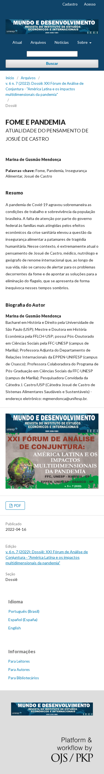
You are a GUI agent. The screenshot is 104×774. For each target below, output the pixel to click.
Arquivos (38, 42)
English (14, 628)
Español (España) (22, 619)
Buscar (52, 63)
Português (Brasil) (23, 611)
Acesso (90, 4)
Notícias (62, 42)
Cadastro (70, 4)
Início (10, 78)
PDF (17, 505)
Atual (17, 42)
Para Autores (19, 669)
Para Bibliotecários (23, 678)
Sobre (82, 42)
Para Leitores (19, 661)
